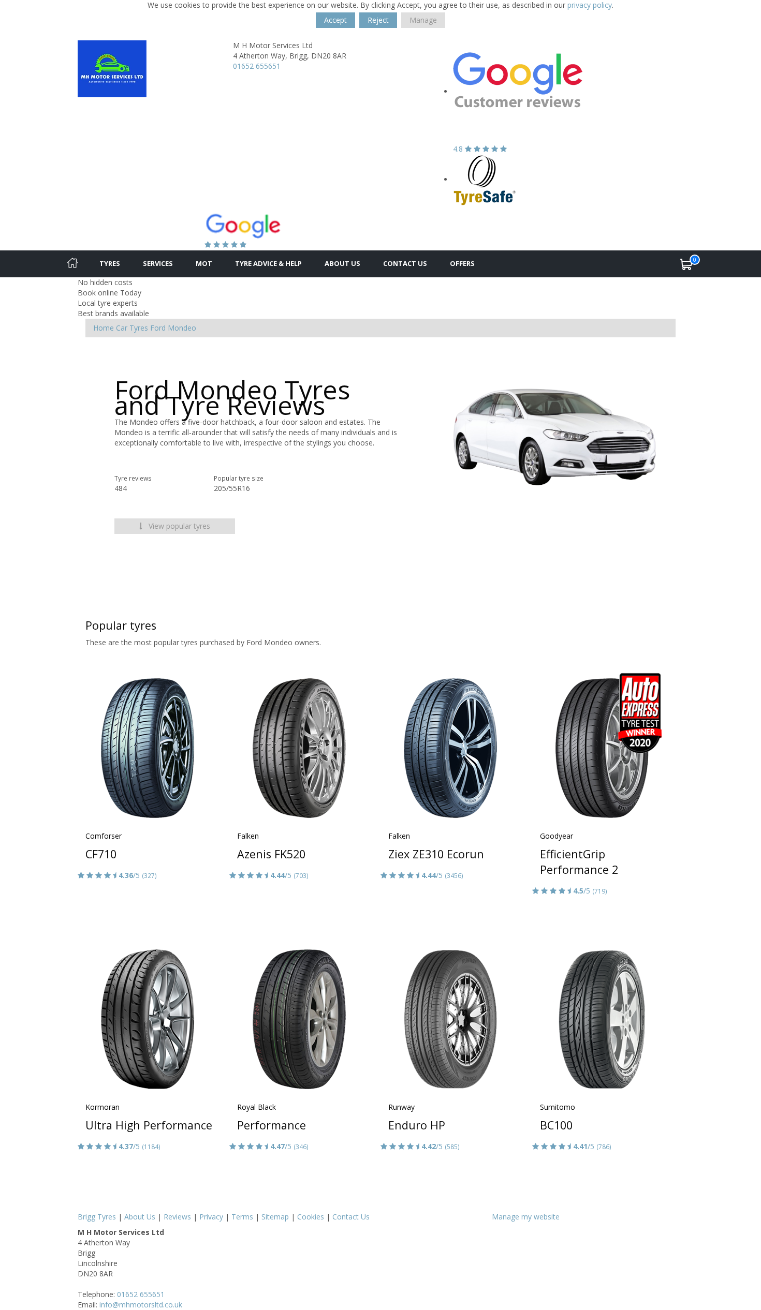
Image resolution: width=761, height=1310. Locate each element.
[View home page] (112, 68)
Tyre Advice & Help (268, 263)
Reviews (177, 1217)
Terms (242, 1217)
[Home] (72, 263)
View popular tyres (178, 526)
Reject (378, 20)
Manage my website (526, 1217)
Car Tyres (132, 328)
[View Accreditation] (485, 179)
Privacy (211, 1217)
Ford (158, 328)
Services (158, 263)
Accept (335, 20)
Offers (462, 263)
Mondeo (182, 328)
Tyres (109, 263)
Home (103, 328)
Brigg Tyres (97, 1217)
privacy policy (589, 5)
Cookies (310, 1217)
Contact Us (405, 263)
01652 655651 (257, 66)
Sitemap (275, 1217)
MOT (204, 263)
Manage (423, 20)
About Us (342, 263)
